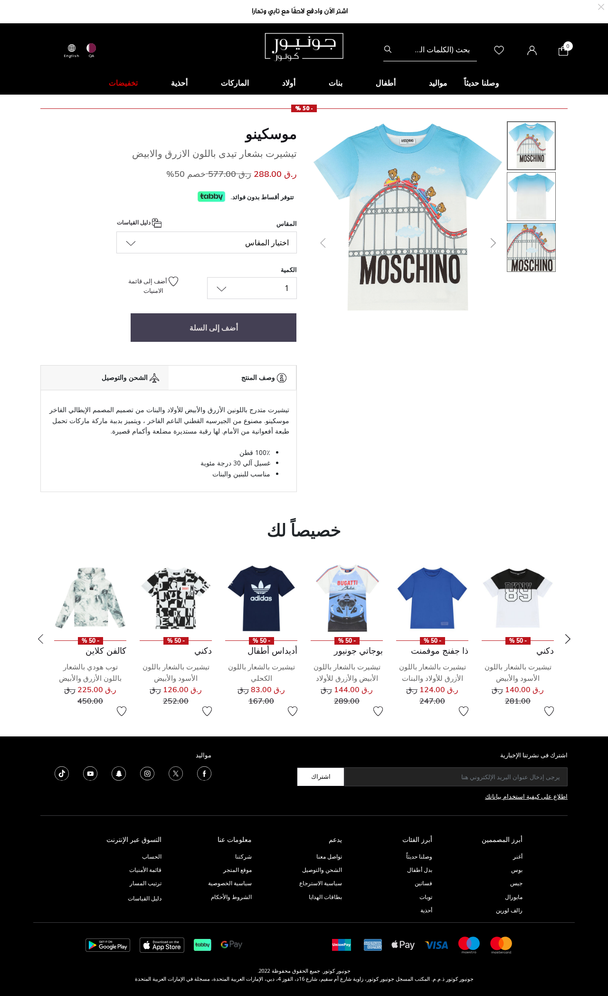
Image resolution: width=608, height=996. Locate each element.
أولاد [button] (288, 82)
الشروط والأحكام (231, 897)
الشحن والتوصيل (322, 870)
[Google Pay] (231, 944)
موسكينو (271, 134)
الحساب (152, 856)
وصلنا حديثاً (419, 856)
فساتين (423, 883)
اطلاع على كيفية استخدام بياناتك (526, 796)
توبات (425, 897)
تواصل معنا (328, 856)
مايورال (513, 897)
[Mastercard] (501, 944)
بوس (516, 870)
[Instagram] (147, 772)
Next (567, 639)
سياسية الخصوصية (230, 883)
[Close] (601, 5)
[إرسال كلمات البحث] (387, 49)
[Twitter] (176, 772)
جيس (516, 883)
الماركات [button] (235, 82)
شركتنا (243, 856)
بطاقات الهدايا (325, 897)
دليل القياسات (134, 223)
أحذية (426, 910)
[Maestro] (469, 944)
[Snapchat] (119, 772)
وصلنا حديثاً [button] (481, 82)
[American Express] (373, 944)
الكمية (289, 269)
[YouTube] (90, 772)
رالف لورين (509, 910)
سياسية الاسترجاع (320, 883)
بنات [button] (335, 82)
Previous (40, 639)
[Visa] (436, 944)
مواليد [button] (438, 82)
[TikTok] (62, 772)
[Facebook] (204, 772)
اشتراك (321, 776)
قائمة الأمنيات (145, 870)
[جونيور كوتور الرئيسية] (304, 46)
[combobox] (430, 49)
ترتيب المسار (146, 883)
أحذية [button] (179, 82)
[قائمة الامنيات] (549, 711)
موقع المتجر (237, 870)
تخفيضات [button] (123, 82)
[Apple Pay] (403, 944)
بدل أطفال (419, 870)
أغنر (517, 856)
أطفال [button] (386, 82)
